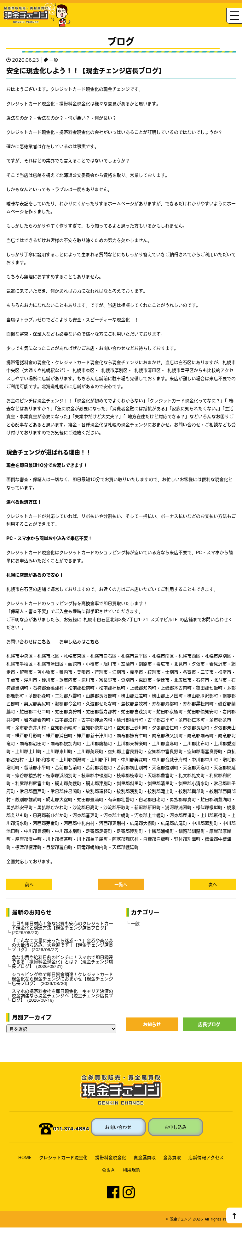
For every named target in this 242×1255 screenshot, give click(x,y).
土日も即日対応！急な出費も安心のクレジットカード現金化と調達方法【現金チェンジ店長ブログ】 (62, 927)
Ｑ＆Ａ (108, 1169)
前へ (29, 884)
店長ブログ (209, 1024)
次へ (212, 884)
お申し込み (175, 1127)
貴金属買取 (145, 1157)
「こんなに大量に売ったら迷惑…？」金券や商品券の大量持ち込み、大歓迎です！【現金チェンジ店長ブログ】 (62, 944)
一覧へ (121, 884)
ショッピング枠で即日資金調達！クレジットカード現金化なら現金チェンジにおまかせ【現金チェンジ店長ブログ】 (62, 978)
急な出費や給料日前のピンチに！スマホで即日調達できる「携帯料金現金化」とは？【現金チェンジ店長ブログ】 (62, 961)
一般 (53, 60)
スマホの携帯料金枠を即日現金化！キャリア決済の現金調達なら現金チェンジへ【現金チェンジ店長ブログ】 (62, 995)
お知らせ (152, 1024)
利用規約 (131, 1169)
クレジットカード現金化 (63, 1157)
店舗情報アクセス (206, 1157)
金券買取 (172, 1157)
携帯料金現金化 (110, 1157)
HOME (25, 1157)
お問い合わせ (118, 1127)
